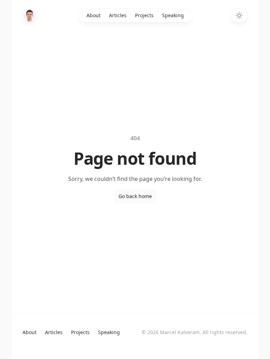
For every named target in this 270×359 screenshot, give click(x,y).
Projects (144, 15)
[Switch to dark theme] (239, 15)
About (93, 15)
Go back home (135, 196)
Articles (118, 15)
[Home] (29, 15)
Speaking (173, 15)
